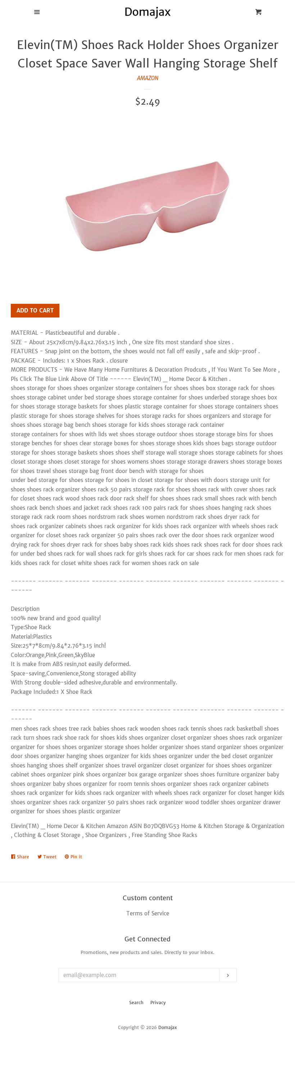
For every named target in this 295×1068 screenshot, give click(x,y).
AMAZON (147, 78)
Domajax (167, 1027)
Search (136, 1002)
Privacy (158, 1002)
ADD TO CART (35, 310)
